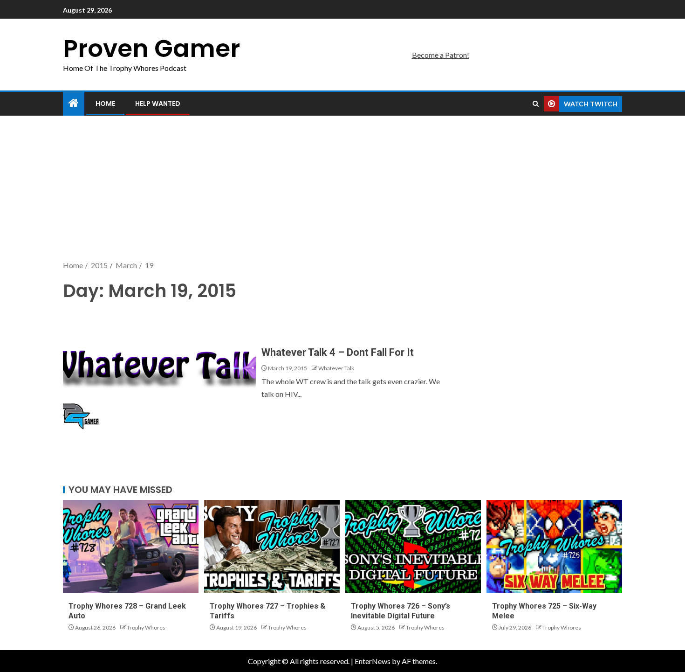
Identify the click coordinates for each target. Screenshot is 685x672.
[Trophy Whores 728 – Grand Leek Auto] (131, 546)
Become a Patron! (440, 54)
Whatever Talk (336, 368)
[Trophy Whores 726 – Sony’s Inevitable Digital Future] (413, 546)
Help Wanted (157, 103)
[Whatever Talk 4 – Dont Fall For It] (159, 370)
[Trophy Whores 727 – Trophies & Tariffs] (272, 546)
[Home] (73, 103)
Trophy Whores (146, 627)
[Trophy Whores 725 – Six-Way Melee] (554, 546)
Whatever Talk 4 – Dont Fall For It (337, 352)
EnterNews (372, 661)
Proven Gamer (151, 48)
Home (105, 103)
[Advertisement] (342, 189)
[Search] (535, 104)
